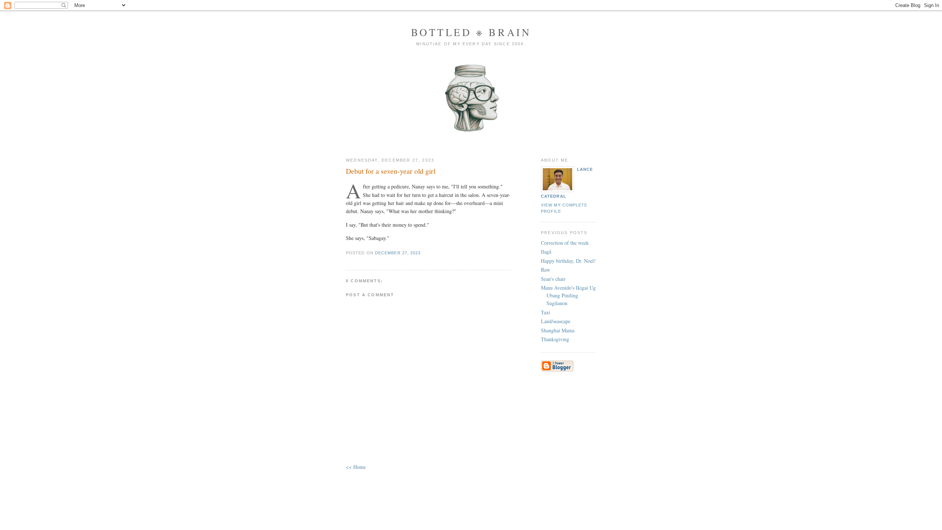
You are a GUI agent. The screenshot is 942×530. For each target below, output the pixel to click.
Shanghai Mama (557, 330)
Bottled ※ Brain (471, 32)
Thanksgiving (555, 339)
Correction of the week (565, 242)
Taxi (545, 312)
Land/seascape (555, 321)
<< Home (356, 466)
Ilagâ (546, 251)
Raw (545, 269)
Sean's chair (553, 278)
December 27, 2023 (398, 253)
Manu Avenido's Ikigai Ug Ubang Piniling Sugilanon (568, 295)
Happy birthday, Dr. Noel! (568, 260)
